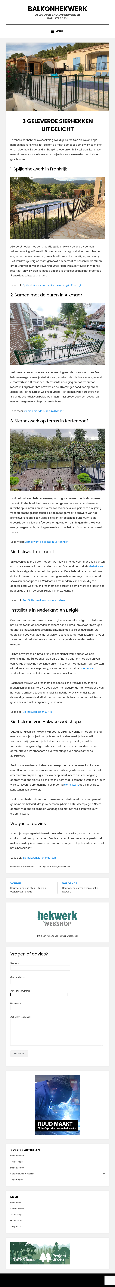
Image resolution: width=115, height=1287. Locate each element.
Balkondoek (15, 1202)
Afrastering (16, 1214)
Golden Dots (16, 1220)
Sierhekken (52, 866)
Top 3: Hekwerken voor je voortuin (44, 600)
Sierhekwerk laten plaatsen (39, 857)
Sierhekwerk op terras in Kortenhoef (46, 541)
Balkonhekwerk (57, 8)
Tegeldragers (16, 1179)
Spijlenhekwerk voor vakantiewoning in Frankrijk (52, 285)
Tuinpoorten (16, 1226)
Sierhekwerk (29, 866)
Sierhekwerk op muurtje (37, 712)
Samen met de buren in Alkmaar (43, 411)
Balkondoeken (17, 1155)
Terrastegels (16, 1162)
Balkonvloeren (17, 1168)
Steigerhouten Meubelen (22, 1174)
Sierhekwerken (17, 1208)
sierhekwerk (96, 566)
